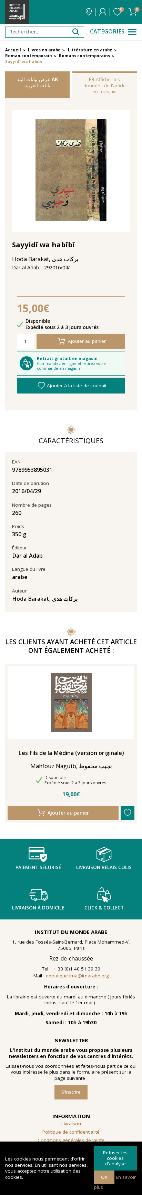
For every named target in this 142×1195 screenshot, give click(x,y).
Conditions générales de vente (71, 1140)
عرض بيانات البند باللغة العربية (37, 82)
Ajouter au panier (87, 341)
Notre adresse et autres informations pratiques (89, 12)
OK (104, 1177)
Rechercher (76, 32)
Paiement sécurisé (38, 867)
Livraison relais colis (104, 867)
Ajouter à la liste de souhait (76, 385)
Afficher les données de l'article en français (104, 85)
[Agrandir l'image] (71, 171)
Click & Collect (104, 908)
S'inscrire (71, 1092)
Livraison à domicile (38, 908)
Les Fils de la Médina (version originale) (71, 753)
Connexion (102, 12)
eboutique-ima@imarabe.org (77, 976)
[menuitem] (71, 1140)
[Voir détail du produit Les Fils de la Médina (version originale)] (71, 702)
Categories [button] (107, 31)
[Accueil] (17, 12)
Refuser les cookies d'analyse (115, 1157)
